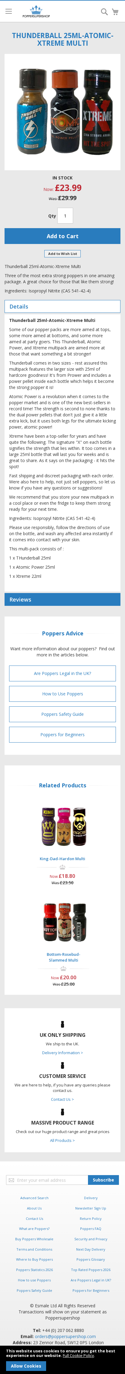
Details (18, 306)
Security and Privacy (90, 1239)
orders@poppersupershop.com (65, 1336)
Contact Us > (62, 1099)
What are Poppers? (34, 1228)
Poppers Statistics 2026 (34, 1269)
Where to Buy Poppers (34, 1259)
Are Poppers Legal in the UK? (62, 673)
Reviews (20, 599)
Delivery (91, 1198)
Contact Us (34, 1218)
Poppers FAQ (90, 1228)
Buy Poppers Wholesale (34, 1239)
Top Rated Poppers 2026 (90, 1269)
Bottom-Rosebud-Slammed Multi (63, 957)
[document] (62, 1360)
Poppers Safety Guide (62, 714)
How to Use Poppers (62, 694)
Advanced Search (34, 1198)
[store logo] (36, 11)
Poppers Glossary (90, 1259)
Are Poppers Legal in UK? (91, 1280)
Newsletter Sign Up (90, 1208)
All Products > (62, 1140)
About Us (34, 1208)
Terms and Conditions (34, 1249)
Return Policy (91, 1218)
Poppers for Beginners (62, 734)
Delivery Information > (62, 1052)
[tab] (62, 306)
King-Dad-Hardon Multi (62, 858)
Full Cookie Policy (78, 1355)
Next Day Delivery (90, 1249)
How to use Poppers (34, 1280)
